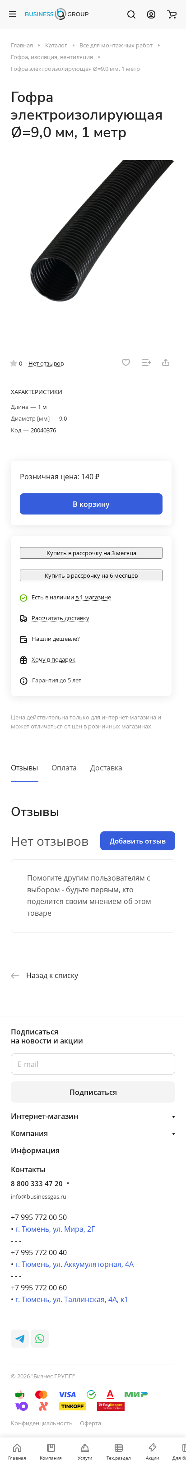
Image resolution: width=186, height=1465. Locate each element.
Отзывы (24, 768)
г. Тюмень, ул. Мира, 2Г (55, 1229)
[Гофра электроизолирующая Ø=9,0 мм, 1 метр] (93, 242)
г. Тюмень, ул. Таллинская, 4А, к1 (71, 1299)
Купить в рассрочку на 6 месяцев (91, 575)
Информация (35, 1150)
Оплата (64, 768)
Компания (29, 1133)
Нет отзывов (46, 363)
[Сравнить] (146, 362)
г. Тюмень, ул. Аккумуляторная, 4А (74, 1264)
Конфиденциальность (42, 1423)
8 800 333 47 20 (37, 1183)
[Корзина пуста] (172, 14)
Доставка (106, 768)
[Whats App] (40, 1339)
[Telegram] (20, 1339)
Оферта (90, 1423)
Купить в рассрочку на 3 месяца (91, 553)
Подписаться (93, 1092)
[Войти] (151, 14)
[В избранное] (125, 362)
